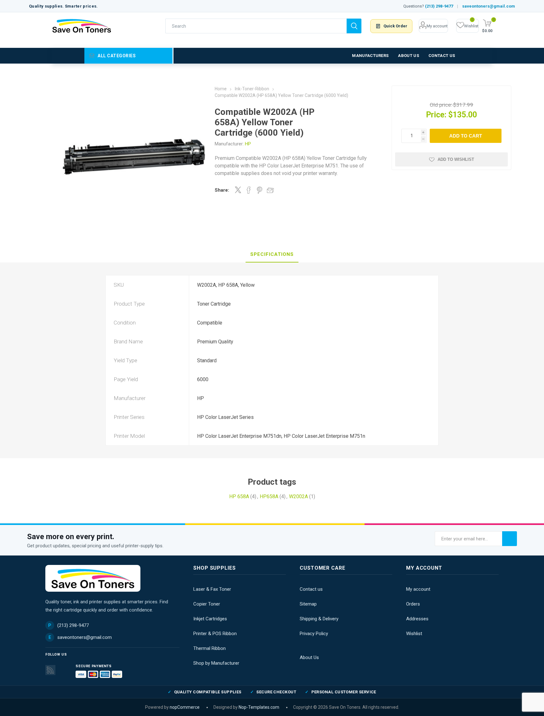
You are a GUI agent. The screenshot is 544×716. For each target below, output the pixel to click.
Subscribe (509, 538)
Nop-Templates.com (259, 707)
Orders (413, 604)
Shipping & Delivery (319, 619)
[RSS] (50, 670)
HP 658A (239, 496)
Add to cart (465, 135)
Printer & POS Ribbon (215, 633)
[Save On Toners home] (92, 578)
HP (248, 144)
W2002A (298, 496)
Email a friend (270, 190)
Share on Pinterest (259, 190)
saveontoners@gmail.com (488, 6)
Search (354, 26)
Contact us (311, 589)
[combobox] (256, 26)
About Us (309, 657)
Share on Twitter (238, 190)
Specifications (272, 254)
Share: (222, 190)
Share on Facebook (248, 190)
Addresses (417, 619)
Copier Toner (206, 604)
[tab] (272, 254)
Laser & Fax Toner (212, 589)
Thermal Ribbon (209, 648)
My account (437, 26)
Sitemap (308, 604)
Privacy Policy (314, 633)
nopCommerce (185, 707)
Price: (436, 114)
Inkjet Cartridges (210, 619)
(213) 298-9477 (439, 6)
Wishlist (414, 633)
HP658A (269, 496)
